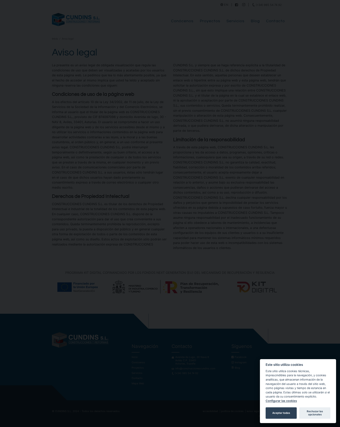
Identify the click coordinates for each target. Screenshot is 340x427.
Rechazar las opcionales (315, 413)
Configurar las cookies (281, 400)
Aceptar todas (281, 412)
